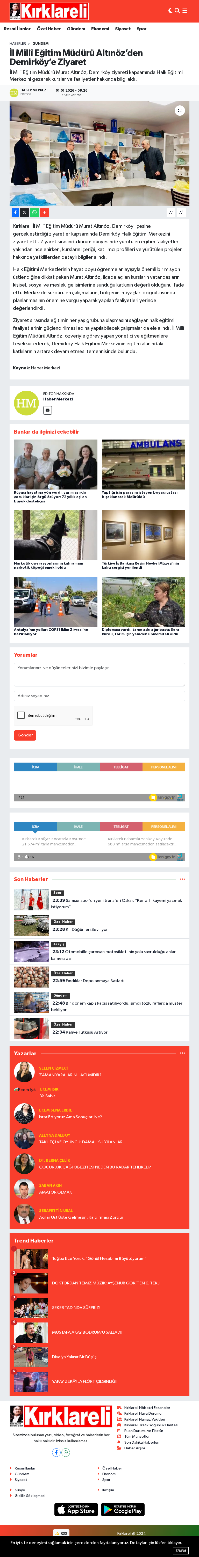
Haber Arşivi (134, 1448)
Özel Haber (49, 29)
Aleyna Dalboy (54, 1135)
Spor (142, 29)
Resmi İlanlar (17, 29)
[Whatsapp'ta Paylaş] (34, 212)
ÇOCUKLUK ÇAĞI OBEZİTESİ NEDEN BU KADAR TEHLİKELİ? (95, 1167)
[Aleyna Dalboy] (24, 1138)
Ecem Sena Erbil (55, 1110)
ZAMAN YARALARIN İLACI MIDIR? (70, 1075)
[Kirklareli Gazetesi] (49, 11)
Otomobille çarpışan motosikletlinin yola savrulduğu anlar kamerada (113, 955)
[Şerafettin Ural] (24, 1214)
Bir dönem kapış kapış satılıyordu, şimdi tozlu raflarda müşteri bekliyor (117, 1006)
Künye (20, 1490)
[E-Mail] (47, 410)
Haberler (18, 44)
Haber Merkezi (58, 399)
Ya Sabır (47, 1096)
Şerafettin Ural (56, 1211)
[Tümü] (182, 879)
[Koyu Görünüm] (170, 11)
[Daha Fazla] (44, 212)
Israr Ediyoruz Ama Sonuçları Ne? (70, 1117)
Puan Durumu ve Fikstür (143, 1431)
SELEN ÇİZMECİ (53, 1068)
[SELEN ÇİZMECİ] (24, 1072)
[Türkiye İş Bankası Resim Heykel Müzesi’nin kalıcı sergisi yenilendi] (143, 535)
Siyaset (123, 29)
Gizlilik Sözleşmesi (30, 1496)
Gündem (76, 29)
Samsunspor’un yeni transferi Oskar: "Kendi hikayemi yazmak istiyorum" (116, 904)
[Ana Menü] (184, 11)
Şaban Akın (50, 1186)
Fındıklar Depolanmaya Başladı (88, 980)
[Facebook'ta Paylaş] (15, 212)
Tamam (181, 1550)
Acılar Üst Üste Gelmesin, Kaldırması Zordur (81, 1217)
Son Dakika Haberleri (141, 1442)
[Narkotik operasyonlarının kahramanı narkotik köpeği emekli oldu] (55, 535)
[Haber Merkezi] (26, 403)
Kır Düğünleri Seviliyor (80, 929)
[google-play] (123, 1509)
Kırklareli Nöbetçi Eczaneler (147, 1408)
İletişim (108, 1490)
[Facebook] (56, 1452)
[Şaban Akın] (24, 1189)
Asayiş (58, 944)
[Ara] (177, 11)
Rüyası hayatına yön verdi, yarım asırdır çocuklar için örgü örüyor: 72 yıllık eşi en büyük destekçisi (50, 497)
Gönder (25, 735)
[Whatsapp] (65, 1452)
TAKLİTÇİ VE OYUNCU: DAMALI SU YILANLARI (81, 1142)
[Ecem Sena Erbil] (24, 1113)
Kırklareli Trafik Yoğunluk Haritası (151, 1425)
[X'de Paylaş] (24, 212)
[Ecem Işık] (25, 1090)
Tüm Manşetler (137, 1436)
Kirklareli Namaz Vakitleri (144, 1419)
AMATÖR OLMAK (55, 1192)
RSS (63, 1534)
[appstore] (76, 1509)
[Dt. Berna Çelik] (24, 1163)
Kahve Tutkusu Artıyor (80, 1032)
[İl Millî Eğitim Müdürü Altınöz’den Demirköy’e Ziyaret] (100, 153)
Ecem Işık (49, 1089)
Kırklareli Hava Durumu (142, 1413)
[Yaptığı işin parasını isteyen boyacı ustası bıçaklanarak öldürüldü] (143, 464)
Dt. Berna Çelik (54, 1161)
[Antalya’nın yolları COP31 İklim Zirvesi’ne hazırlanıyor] (55, 601)
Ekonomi (100, 29)
